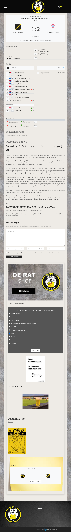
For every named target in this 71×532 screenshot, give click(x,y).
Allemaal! (13, 343)
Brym (12, 317)
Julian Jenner (19, 95)
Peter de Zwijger (15, 313)
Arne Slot (18, 111)
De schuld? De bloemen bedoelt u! (21, 340)
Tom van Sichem (21, 136)
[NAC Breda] (18, 29)
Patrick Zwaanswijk (21, 81)
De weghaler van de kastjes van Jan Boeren (23, 323)
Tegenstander (44, 51)
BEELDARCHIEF (16, 386)
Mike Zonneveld (14, 58)
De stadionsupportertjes (18, 330)
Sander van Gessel (21, 92)
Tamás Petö (18, 108)
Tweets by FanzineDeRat (16, 303)
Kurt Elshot (19, 75)
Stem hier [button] (35, 351)
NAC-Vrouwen (15, 320)
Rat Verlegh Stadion (27, 40)
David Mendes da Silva (22, 78)
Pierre (12, 333)
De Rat (13, 336)
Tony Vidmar (19, 84)
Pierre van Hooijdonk (22, 98)
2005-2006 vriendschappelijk (30, 18)
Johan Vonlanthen (21, 86)
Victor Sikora (16, 100)
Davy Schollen (19, 73)
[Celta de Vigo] (53, 29)
